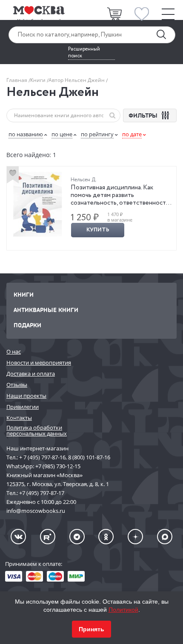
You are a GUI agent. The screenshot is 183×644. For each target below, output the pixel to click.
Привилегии (22, 407)
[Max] (164, 536)
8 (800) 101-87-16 (89, 457)
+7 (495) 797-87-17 (41, 493)
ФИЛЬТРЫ (144, 115)
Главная (17, 80)
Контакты (19, 418)
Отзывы (16, 384)
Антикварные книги (46, 309)
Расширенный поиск (84, 52)
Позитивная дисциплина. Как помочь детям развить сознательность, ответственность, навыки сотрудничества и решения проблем (120, 203)
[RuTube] (47, 536)
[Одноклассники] (106, 536)
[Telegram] (77, 536)
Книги (38, 80)
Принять (91, 629)
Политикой (123, 609)
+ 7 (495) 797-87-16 (42, 457)
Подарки (27, 325)
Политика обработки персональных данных (36, 431)
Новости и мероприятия (38, 362)
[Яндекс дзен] (135, 536)
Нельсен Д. (84, 179)
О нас (13, 351)
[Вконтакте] (18, 536)
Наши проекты (26, 395)
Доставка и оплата (30, 373)
